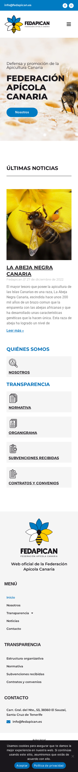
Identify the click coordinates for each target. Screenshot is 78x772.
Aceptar (22, 765)
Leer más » (15, 330)
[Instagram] (71, 5)
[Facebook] (65, 5)
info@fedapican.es (17, 5)
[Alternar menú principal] (69, 24)
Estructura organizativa (25, 658)
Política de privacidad (49, 765)
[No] (72, 756)
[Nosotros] (13, 363)
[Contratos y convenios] (13, 473)
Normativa (20, 408)
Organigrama (23, 433)
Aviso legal (39, 739)
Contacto (13, 629)
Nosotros (19, 372)
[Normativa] (13, 398)
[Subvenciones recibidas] (13, 448)
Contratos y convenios (34, 483)
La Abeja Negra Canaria (29, 270)
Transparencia (17, 613)
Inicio (10, 597)
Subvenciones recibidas (34, 458)
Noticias (12, 621)
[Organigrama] (13, 423)
